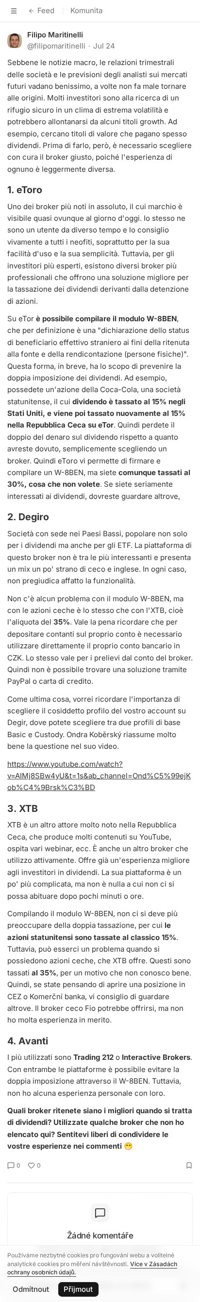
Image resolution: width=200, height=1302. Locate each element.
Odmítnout (31, 1289)
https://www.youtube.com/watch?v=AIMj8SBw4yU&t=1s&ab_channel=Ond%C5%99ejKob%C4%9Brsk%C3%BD (99, 775)
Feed (45, 10)
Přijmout (78, 1289)
